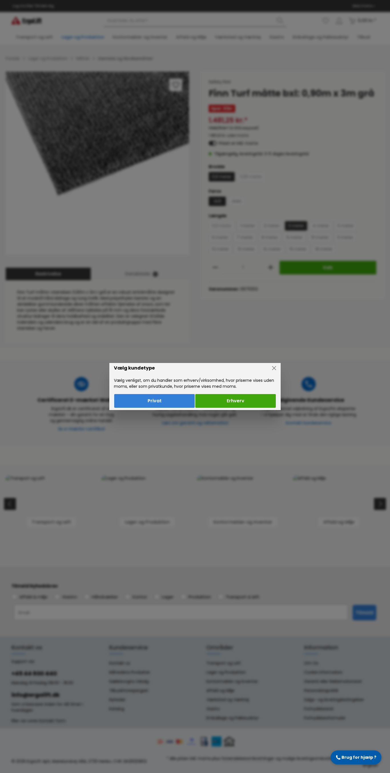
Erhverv (235, 400)
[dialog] (195, 386)
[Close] (274, 368)
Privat (155, 400)
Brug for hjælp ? (356, 757)
